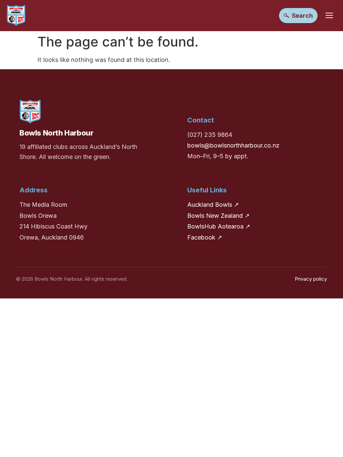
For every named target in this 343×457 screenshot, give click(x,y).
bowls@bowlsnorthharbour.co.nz (233, 145)
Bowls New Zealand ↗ (218, 215)
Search (302, 15)
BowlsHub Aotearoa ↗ (218, 226)
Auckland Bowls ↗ (213, 204)
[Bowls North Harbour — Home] (16, 15)
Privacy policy (311, 279)
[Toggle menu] (329, 15)
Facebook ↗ (204, 237)
